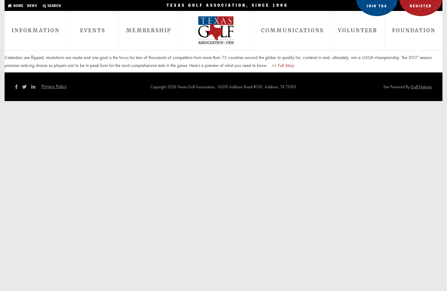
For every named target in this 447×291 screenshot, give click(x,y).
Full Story (286, 65)
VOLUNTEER (357, 30)
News (31, 6)
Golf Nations (421, 86)
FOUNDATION (413, 30)
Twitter (26, 87)
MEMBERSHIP (148, 30)
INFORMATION (36, 30)
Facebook (17, 87)
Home (17, 6)
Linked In (35, 87)
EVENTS (92, 30)
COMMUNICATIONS (292, 30)
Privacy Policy (54, 86)
